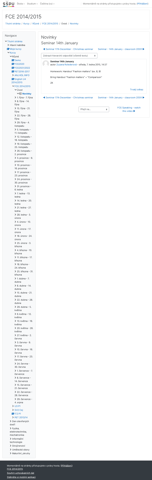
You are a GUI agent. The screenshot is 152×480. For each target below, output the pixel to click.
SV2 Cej (19, 410)
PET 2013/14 (21, 417)
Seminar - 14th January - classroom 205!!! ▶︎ (121, 49)
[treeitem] (19, 247)
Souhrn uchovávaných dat (20, 473)
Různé (36, 23)
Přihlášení (142, 3)
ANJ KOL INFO (22, 75)
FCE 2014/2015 (50, 23)
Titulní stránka (12, 23)
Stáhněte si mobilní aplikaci (21, 477)
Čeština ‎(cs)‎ (46, 3)
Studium (31, 3)
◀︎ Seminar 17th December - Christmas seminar (68, 49)
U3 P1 (17, 406)
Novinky (74, 23)
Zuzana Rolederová (66, 64)
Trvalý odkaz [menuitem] (136, 89)
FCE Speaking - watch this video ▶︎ (129, 109)
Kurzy (26, 23)
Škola (20, 3)
